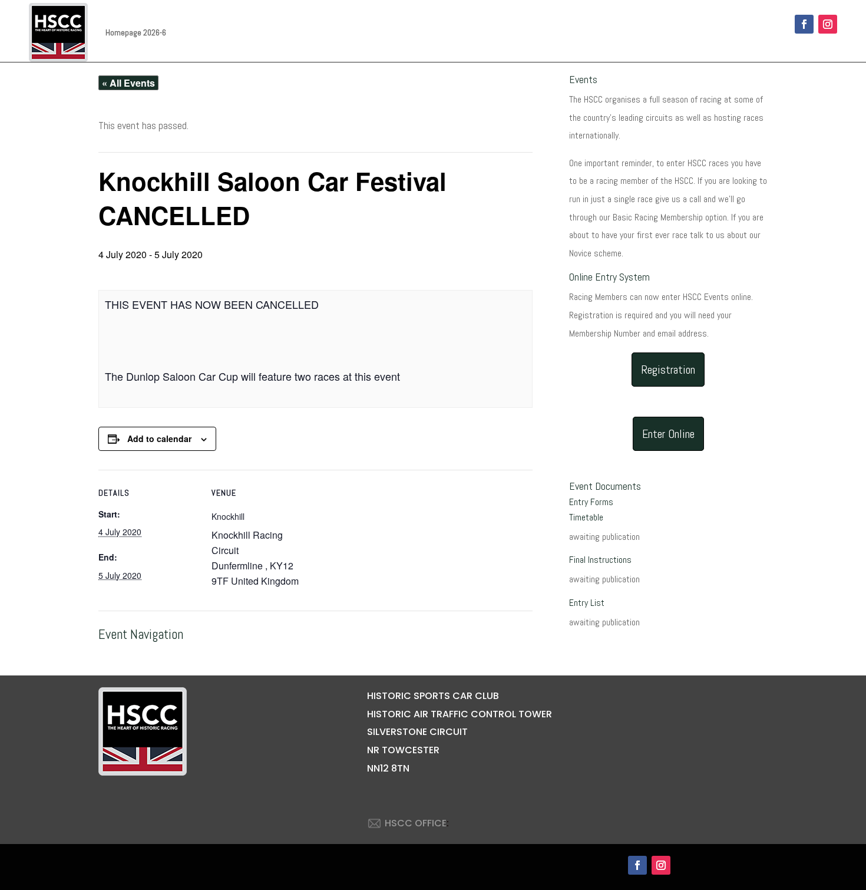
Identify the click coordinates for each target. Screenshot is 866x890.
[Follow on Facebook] (804, 24)
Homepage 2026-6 (135, 32)
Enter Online (668, 433)
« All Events (128, 83)
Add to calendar (159, 438)
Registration (668, 369)
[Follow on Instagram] (827, 24)
